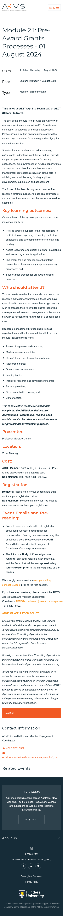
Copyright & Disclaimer (31, 876)
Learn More (30, 819)
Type (6, 92)
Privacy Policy (31, 881)
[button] (31, 838)
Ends (6, 81)
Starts (7, 70)
